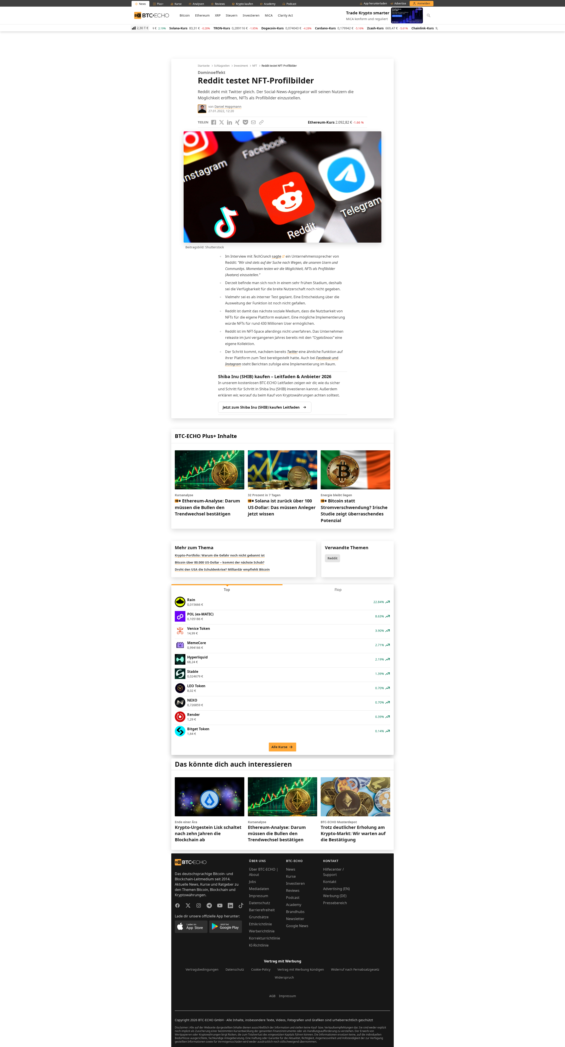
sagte (276, 256)
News (290, 869)
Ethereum (202, 15)
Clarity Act (285, 15)
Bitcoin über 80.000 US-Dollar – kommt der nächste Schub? (219, 562)
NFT (254, 66)
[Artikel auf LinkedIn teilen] (229, 122)
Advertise (400, 3)
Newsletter (295, 918)
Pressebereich (335, 902)
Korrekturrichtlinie (264, 938)
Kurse (291, 876)
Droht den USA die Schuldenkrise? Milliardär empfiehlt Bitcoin (222, 569)
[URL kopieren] (261, 122)
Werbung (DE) (335, 895)
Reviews (292, 890)
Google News (297, 925)
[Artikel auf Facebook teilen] (213, 122)
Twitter (292, 351)
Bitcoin (185, 15)
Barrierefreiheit (262, 909)
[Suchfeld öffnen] (428, 15)
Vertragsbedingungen (202, 969)
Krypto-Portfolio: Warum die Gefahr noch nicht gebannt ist (220, 555)
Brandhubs (295, 911)
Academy (293, 904)
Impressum (258, 895)
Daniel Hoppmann (228, 106)
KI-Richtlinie (259, 945)
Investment (241, 66)
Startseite (204, 66)
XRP (217, 15)
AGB (272, 996)
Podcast (292, 897)
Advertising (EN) (336, 888)
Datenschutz (259, 902)
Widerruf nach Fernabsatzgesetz (355, 969)
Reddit (332, 558)
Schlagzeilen (222, 66)
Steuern (231, 15)
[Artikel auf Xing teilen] (237, 122)
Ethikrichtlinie (260, 924)
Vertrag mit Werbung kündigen (300, 969)
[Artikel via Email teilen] (253, 122)
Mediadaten (259, 888)
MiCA (269, 15)
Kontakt (329, 881)
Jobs (252, 881)
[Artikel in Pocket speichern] (245, 122)
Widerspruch (284, 977)
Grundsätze (259, 917)
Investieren (251, 15)
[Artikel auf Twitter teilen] (221, 122)
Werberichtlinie (262, 931)
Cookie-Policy (260, 969)
